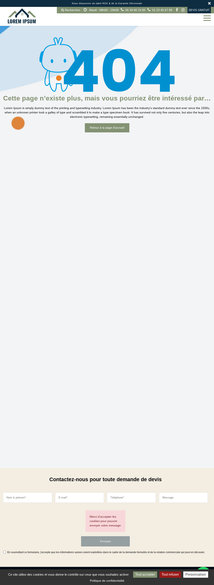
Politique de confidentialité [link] (107, 580)
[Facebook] (176, 10)
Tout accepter (145, 574)
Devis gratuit (199, 10)
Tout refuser (170, 574)
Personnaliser (195, 574)
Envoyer (105, 541)
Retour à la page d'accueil (107, 127)
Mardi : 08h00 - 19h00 (103, 10)
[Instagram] (182, 10)
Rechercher (72, 10)
